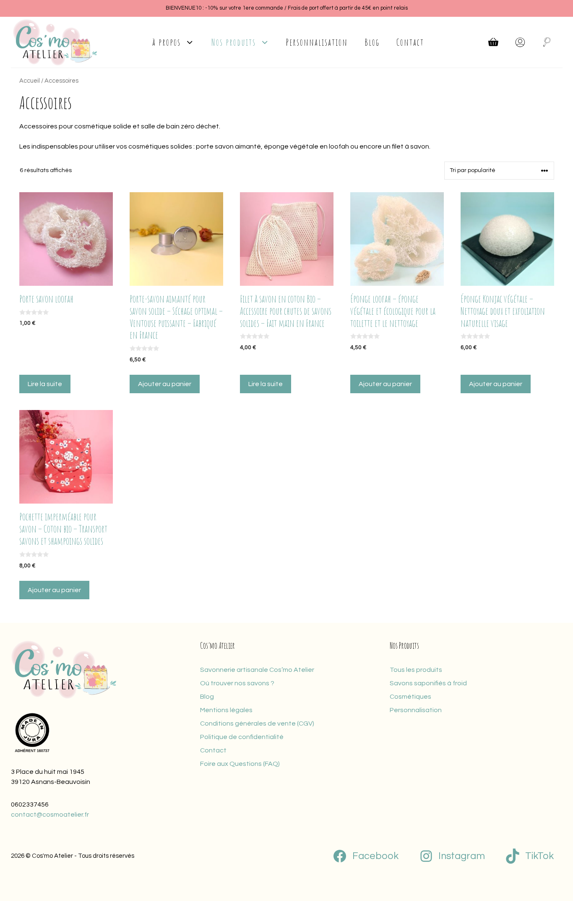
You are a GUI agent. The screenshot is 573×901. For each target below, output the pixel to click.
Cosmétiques (410, 696)
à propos (166, 42)
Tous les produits (416, 669)
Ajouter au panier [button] (164, 384)
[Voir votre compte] (520, 42)
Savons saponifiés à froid (428, 683)
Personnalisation (317, 42)
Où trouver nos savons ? (237, 683)
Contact (410, 42)
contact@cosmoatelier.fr (50, 814)
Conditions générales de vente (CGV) (257, 723)
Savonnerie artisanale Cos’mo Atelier (257, 669)
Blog (372, 42)
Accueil (29, 81)
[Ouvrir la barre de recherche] (547, 42)
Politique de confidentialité (242, 737)
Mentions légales (226, 710)
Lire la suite (45, 384)
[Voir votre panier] (493, 42)
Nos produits (233, 42)
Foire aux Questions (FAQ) (240, 763)
